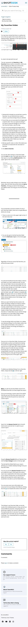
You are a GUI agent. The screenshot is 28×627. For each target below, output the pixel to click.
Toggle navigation (5, 17)
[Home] (9, 3)
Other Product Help (14, 6)
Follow (6, 31)
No (11, 544)
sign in (6, 563)
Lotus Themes (10, 617)
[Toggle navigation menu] (26, 3)
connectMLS (4, 6)
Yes (6, 544)
